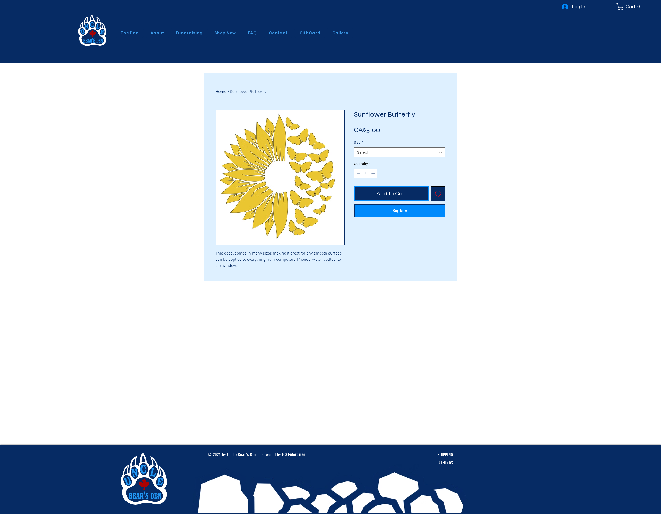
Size (358, 142)
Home (221, 92)
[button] (629, 6)
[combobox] (399, 152)
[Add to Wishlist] (438, 193)
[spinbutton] (365, 173)
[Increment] (373, 173)
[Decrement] (358, 173)
